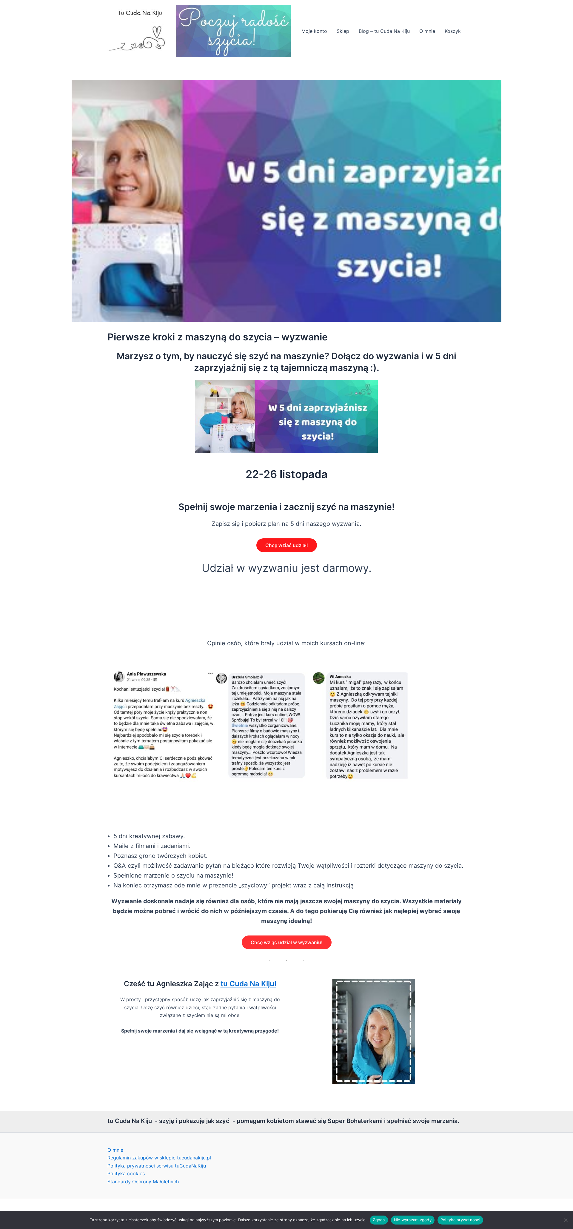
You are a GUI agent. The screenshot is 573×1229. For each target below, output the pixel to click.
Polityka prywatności (460, 1219)
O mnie (427, 31)
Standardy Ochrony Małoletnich (143, 1182)
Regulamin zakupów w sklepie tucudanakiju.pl (159, 1158)
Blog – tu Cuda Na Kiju (384, 31)
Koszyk (453, 31)
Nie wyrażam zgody (413, 1219)
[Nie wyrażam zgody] (566, 1220)
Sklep (343, 31)
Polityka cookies (126, 1173)
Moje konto (314, 31)
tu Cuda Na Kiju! (248, 983)
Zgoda (379, 1219)
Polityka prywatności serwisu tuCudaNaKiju (156, 1166)
